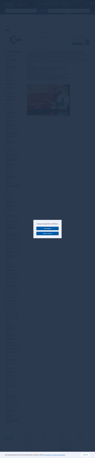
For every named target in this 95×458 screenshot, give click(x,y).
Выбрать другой (47, 233)
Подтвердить (47, 228)
